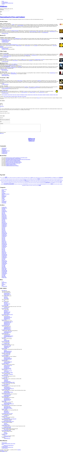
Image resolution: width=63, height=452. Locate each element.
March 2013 (4, 231)
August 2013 (4, 226)
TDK (61, 182)
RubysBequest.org (45, 32)
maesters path (17, 181)
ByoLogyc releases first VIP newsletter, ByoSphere (14, 162)
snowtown (41, 182)
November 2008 (4, 271)
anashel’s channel (32, 92)
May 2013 (3, 229)
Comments (4, 286)
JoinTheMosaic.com (7, 346)
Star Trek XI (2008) (5, 375)
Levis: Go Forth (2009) (5, 341)
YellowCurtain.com (7, 354)
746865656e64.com (7, 438)
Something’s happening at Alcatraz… (11, 164)
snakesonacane (38, 182)
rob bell (13, 182)
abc (9, 177)
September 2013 (4, 225)
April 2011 (3, 250)
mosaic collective (36, 181)
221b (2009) (4, 337)
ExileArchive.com (7, 384)
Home (3, 1)
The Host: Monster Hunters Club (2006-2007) (9, 418)
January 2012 (4, 242)
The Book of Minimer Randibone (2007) (8, 382)
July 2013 (3, 227)
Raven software (15, 60)
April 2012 (3, 240)
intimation (19, 66)
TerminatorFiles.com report (6, 40)
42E (6, 177)
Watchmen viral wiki (5, 49)
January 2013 (4, 232)
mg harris (25, 94)
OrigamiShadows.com (7, 426)
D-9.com (5, 350)
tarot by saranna (58, 182)
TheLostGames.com (7, 400)
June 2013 (3, 228)
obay (50, 181)
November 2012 (4, 233)
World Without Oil (53, 31)
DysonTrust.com (6, 367)
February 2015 (4, 215)
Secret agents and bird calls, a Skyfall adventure (13, 158)
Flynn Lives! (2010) (5, 308)
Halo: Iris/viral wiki (5, 70)
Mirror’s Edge (13, 72)
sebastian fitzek (26, 182)
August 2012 (4, 236)
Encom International (7, 311)
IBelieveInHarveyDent (7, 407)
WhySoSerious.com (7, 406)
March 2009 (4, 267)
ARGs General (6, 96)
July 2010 (3, 258)
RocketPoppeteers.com (7, 322)
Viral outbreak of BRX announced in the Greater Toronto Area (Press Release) (18, 159)
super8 (53, 182)
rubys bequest (40, 94)
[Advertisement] (40, 2)
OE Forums (6, 433)
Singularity (31, 60)
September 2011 (4, 246)
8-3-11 (2, 177)
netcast (40, 181)
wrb (31, 185)
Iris (4, 300)
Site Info (3, 197)
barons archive (42, 177)
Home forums (6, 429)
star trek (51, 182)
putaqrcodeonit (5, 182)
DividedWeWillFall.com (7, 336)
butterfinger (57, 177)
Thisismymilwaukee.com (8, 370)
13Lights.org (6, 380)
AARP (39, 31)
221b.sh (5, 339)
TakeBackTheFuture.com (8, 365)
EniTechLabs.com (7, 366)
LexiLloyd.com (6, 412)
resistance (10, 182)
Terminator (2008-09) (5, 363)
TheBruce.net (32, 140)
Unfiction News (4, 153)
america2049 (25, 177)
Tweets (3, 200)
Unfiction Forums (4, 152)
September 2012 (4, 235)
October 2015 (4, 210)
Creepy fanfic (6, 304)
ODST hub (5, 296)
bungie (9, 94)
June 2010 (3, 259)
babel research (39, 177)
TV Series (3, 199)
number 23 (39, 80)
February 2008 (4, 277)
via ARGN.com (37, 86)
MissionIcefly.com (7, 318)
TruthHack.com (6, 347)
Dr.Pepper (5, 423)
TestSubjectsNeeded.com (8, 317)
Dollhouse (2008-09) (5, 355)
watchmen (51, 94)
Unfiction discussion (5, 48)
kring (8, 181)
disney (11, 94)
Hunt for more (6, 424)
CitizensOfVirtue (6, 391)
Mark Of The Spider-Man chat (8, 445)
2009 (8, 177)
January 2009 (4, 269)
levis (9, 181)
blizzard (52, 177)
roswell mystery (15, 182)
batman (46, 177)
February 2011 (4, 252)
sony (44, 182)
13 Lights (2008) (4, 377)
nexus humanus (43, 181)
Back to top (2, 133)
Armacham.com (34, 55)
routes (18, 182)
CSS (6, 451)
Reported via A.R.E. (5, 33)
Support (3, 3)
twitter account (8, 45)
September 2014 (4, 218)
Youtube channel (18, 45)
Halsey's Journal (6, 294)
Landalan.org (6, 435)
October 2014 (4, 217)
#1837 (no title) (4, 442)
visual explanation (20, 25)
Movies (16, 96)
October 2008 (4, 272)
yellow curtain (55, 94)
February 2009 (4, 268)
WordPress (3, 284)
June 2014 (3, 219)
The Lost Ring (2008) (5, 396)
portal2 (61, 181)
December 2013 (4, 223)
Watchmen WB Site (7, 362)
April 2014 (3, 221)
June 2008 (3, 275)
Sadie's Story (6, 297)
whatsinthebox (24, 185)
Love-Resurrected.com (7, 394)
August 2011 (4, 247)
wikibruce (27, 185)
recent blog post (7, 87)
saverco (23, 182)
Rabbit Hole (4, 196)
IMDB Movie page (7, 312)
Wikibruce (3, 6)
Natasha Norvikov (38, 59)
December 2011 (4, 243)
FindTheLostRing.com (7, 399)
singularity (44, 94)
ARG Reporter (4, 148)
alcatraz (19, 177)
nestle (38, 181)
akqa (14, 177)
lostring (15, 181)
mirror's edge (35, 94)
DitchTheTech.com (7, 357)
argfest (32, 177)
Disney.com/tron (6, 313)
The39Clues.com (6, 307)
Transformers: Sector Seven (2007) (7, 413)
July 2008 (3, 274)
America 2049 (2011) (5, 333)
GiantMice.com (4, 151)
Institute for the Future (14, 30)
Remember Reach (6, 293)
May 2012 (3, 239)
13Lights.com (6, 379)
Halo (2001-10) (4, 290)
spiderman (47, 182)
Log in (3, 281)
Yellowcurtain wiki (4, 91)
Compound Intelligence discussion (10, 65)
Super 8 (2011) (4, 319)
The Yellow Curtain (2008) (6, 352)
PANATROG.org (6, 411)
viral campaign (5, 54)
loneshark (11, 181)
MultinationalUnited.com (8, 351)
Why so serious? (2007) (5, 404)
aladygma (16, 177)
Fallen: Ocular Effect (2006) (6, 430)
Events (3, 192)
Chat (2, 444)
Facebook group (41, 92)
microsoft (29, 94)
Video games (20, 96)
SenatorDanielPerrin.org (7, 359)
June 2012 (3, 238)
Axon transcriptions (7, 303)
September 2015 (4, 211)
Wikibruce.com (31, 138)
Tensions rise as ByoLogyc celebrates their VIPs (12, 161)
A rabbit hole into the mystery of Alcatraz (12, 165)
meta (22, 181)
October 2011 (4, 245)
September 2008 (4, 273)
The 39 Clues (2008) (5, 305)
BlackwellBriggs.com (7, 332)
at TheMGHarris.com (32, 87)
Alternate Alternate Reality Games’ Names (8, 443)
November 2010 (4, 255)
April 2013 (3, 230)
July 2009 (3, 265)
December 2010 (4, 254)
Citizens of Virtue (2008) (6, 389)
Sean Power (2, 106)
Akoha (13, 24)
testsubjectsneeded (9, 184)
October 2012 (4, 234)
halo (15, 94)
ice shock (17, 94)
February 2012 (4, 241)
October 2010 (4, 256)
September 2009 (4, 263)
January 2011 (4, 253)
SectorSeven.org (6, 415)
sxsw (55, 182)
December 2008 (4, 270)
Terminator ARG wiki (5, 41)
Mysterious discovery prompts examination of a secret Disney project (16, 157)
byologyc (61, 177)
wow (29, 185)
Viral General (24, 96)
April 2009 (3, 266)
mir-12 (32, 94)
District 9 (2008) (4, 348)
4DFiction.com (31, 139)
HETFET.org (6, 410)
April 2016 (3, 209)
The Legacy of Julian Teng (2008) (7, 372)
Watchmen (1, 47)
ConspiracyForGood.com (8, 331)
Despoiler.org (4, 149)
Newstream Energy (14, 73)
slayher (35, 182)
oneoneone (52, 181)
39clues (4, 177)
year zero (34, 185)
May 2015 (3, 213)
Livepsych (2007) (4, 416)
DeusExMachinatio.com (5, 150)
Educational (4, 191)
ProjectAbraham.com (7, 387)
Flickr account (27, 45)
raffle (8, 182)
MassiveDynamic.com (7, 402)
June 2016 (3, 208)
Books (10, 96)
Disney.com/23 (19, 80)
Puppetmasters (4, 195)
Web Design (2, 450)
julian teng (5, 181)
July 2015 (3, 212)
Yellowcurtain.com (24, 92)
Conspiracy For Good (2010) (6, 329)
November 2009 (4, 261)
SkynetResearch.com (17, 38)
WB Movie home (6, 340)
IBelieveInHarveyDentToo (8, 408)
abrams (11, 177)
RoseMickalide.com (7, 395)
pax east (54, 181)
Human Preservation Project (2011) (7, 314)
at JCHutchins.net (27, 55)
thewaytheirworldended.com (11, 67)
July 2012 (3, 237)
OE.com (5, 432)
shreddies (29, 182)
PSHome (2, 182)
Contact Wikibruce (5, 2)
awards (37, 177)
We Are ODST (6, 298)
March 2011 (4, 251)
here (3, 83)
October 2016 (4, 207)
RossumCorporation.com (8, 358)
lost (13, 181)
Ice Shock (26, 86)
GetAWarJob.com (6, 386)
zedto (40, 185)
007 (0, 177)
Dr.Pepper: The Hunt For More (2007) (8, 421)
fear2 (13, 94)
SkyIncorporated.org (7, 381)
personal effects (57, 181)
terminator (47, 94)
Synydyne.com (6, 371)
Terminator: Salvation (4, 39)
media (20, 181)
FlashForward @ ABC (7, 345)
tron (52, 184)
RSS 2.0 (38, 97)
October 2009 (4, 262)
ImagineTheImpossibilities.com (9, 403)
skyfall (34, 182)
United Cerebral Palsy (33, 31)
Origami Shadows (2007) (6, 425)
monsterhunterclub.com (7, 420)
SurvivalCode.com (7, 316)
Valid (4, 282)
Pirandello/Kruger (52, 72)
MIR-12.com (24, 59)
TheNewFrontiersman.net (13, 44)
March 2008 (4, 276)
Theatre (3, 198)
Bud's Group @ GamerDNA (8, 374)
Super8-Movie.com (7, 324)
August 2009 (4, 264)
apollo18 (28, 177)
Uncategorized (4, 201)
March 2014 (4, 222)
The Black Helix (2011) (5, 325)
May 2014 (3, 220)
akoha (3, 94)
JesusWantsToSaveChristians (8, 392)
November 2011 (4, 244)
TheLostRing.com (7, 398)
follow (43, 59)
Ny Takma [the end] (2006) (6, 436)
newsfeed (35, 45)
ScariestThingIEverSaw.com (8, 321)
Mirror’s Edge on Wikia (5, 75)
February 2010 (4, 260)
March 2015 (4, 214)
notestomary (47, 181)
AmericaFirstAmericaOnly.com (9, 388)
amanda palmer (22, 177)
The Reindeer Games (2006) (6, 427)
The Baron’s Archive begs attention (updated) (13, 160)
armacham (5, 94)
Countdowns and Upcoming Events (7, 447)
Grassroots (12, 96)
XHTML (3, 451)
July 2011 (3, 248)
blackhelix (49, 177)
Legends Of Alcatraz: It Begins (10, 163)
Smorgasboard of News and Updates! (12, 17)
